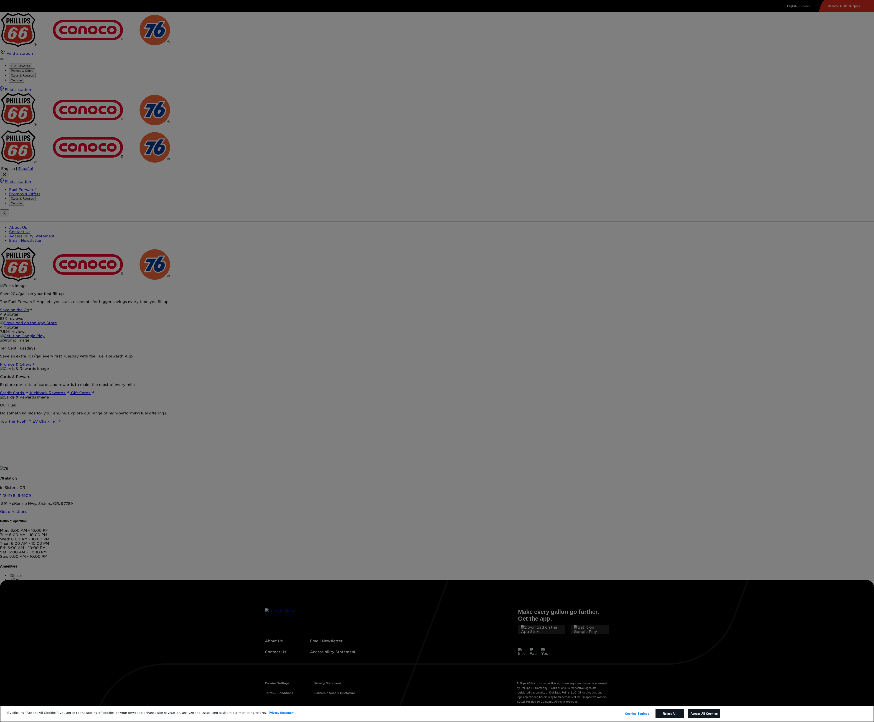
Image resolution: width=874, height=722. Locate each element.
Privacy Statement (281, 712)
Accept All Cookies (704, 713)
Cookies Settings (637, 713)
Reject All (669, 713)
